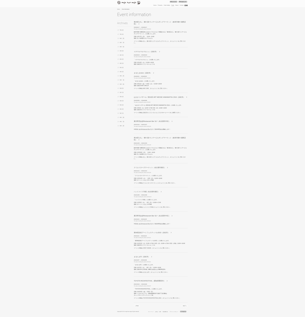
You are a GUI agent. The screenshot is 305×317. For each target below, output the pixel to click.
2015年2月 (120, 109)
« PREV (137, 305)
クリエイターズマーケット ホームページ (154, 183)
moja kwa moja (128, 3)
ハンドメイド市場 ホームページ (152, 207)
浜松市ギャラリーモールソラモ (152, 112)
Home (154, 5)
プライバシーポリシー (173, 311)
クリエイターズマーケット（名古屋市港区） (150, 167)
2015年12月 (120, 76)
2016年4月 (120, 67)
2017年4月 (120, 34)
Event (172, 5)
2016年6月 (120, 59)
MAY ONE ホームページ (150, 88)
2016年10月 (120, 47)
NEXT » (185, 305)
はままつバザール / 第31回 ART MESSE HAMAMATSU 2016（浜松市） (159, 97)
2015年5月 (120, 101)
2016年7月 (120, 55)
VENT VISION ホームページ (151, 248)
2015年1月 (120, 113)
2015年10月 (120, 84)
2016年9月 (120, 51)
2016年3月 (120, 71)
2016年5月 (120, 63)
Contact (182, 5)
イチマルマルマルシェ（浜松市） (146, 51)
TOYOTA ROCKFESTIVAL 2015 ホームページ (156, 298)
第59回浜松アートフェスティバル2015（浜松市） (151, 232)
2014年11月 (120, 121)
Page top (184, 311)
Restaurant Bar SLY (147, 129)
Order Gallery (167, 5)
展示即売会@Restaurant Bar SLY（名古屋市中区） (152, 121)
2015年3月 (120, 105)
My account (174, 1)
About (176, 5)
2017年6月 (120, 30)
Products (160, 5)
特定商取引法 (165, 311)
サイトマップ (150, 311)
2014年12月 (120, 117)
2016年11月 (120, 42)
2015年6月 (120, 96)
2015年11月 (120, 80)
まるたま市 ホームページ (150, 272)
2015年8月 (120, 88)
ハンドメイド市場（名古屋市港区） (146, 192)
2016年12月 (120, 38)
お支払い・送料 (158, 311)
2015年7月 (120, 92)
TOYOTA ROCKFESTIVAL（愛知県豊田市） (149, 281)
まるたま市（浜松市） (142, 257)
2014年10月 (120, 126)
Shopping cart (183, 1)
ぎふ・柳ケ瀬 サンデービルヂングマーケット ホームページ (160, 41)
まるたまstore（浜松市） (143, 73)
